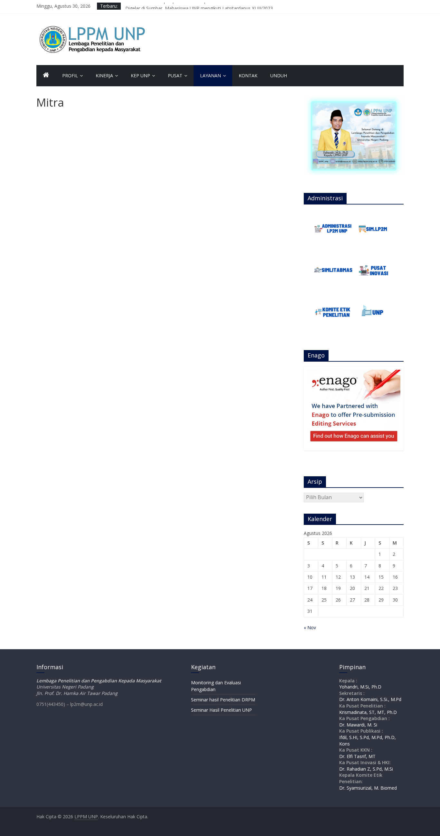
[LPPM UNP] (46, 75)
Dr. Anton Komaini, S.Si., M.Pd (370, 699)
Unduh (278, 75)
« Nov (310, 627)
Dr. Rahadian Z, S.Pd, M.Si (366, 769)
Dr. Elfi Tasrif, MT (357, 756)
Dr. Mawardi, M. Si (358, 725)
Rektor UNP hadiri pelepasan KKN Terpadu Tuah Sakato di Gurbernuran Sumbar (208, 6)
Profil (70, 75)
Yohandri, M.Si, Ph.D (360, 687)
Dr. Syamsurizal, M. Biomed (368, 788)
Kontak (248, 75)
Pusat (175, 75)
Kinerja (104, 75)
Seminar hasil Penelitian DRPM (223, 700)
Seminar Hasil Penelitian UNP (221, 710)
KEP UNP (140, 75)
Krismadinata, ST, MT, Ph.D (368, 712)
